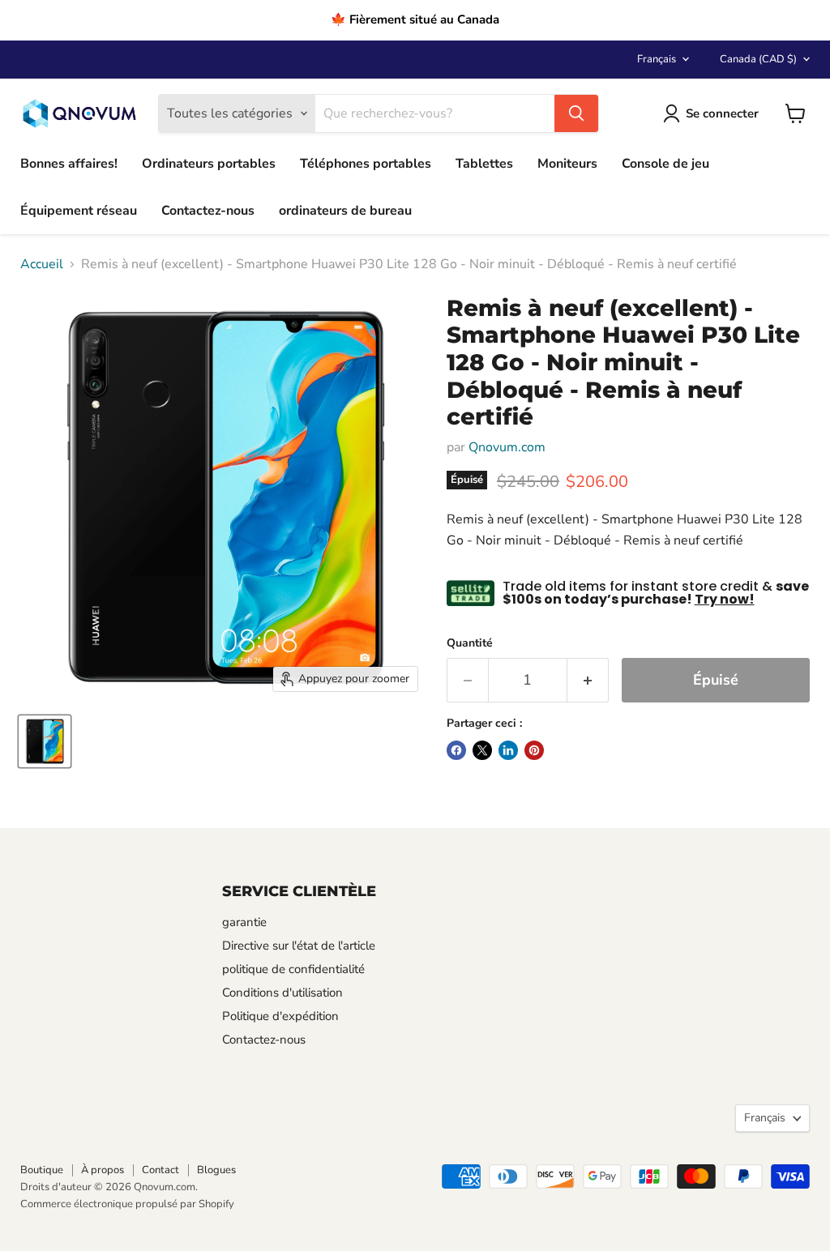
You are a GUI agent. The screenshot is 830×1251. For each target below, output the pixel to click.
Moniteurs (567, 164)
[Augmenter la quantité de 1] (588, 680)
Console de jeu (665, 164)
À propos (102, 1170)
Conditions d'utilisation (282, 992)
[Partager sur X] (482, 750)
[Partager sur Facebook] (456, 750)
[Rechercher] (576, 113)
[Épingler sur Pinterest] (534, 750)
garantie (244, 922)
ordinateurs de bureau (345, 211)
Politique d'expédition (280, 1016)
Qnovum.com (506, 447)
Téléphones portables (365, 164)
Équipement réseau (78, 211)
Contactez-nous (208, 211)
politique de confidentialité (293, 969)
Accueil (41, 264)
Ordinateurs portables (209, 164)
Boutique (41, 1170)
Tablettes (484, 164)
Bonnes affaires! (69, 164)
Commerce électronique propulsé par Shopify (127, 1204)
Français (656, 59)
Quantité (470, 643)
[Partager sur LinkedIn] (508, 750)
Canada (758, 59)
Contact (160, 1170)
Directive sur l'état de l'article (298, 945)
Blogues (216, 1170)
